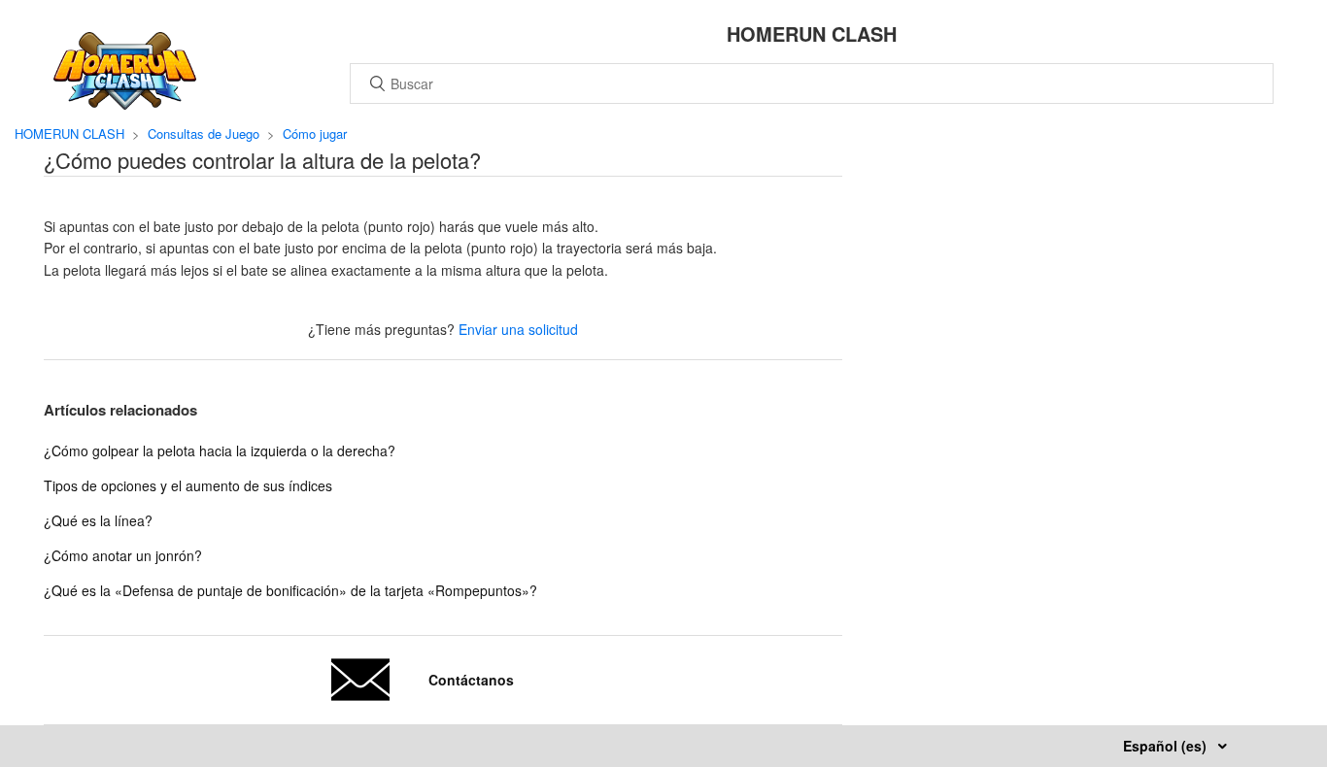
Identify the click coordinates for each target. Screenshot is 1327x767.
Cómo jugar (315, 133)
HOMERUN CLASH (69, 133)
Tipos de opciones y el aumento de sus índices (188, 485)
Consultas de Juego (203, 133)
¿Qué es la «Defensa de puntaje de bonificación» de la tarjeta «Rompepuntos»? (290, 590)
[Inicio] (124, 104)
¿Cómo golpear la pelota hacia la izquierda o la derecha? (219, 450)
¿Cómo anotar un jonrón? (123, 555)
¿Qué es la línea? (98, 520)
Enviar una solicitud (518, 329)
